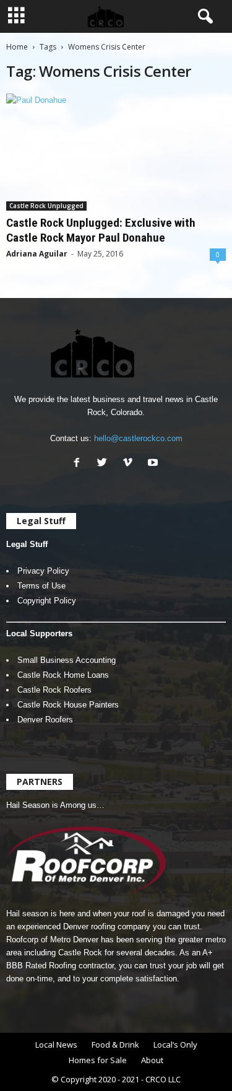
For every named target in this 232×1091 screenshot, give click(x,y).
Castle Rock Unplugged (46, 205)
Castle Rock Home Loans (63, 675)
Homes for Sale (98, 1060)
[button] (203, 16)
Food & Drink (115, 1044)
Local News (56, 1044)
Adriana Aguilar (36, 253)
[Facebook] (79, 463)
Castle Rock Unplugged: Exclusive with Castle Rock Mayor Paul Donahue (100, 230)
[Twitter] (105, 463)
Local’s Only (175, 1044)
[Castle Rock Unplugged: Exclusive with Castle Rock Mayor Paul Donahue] (116, 152)
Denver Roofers (45, 719)
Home (17, 47)
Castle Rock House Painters (68, 704)
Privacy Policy (43, 571)
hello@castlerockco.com (138, 438)
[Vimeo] (130, 463)
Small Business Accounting (66, 660)
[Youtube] (154, 463)
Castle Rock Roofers (54, 689)
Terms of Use (41, 585)
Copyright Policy (46, 600)
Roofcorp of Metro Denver (52, 939)
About (152, 1060)
